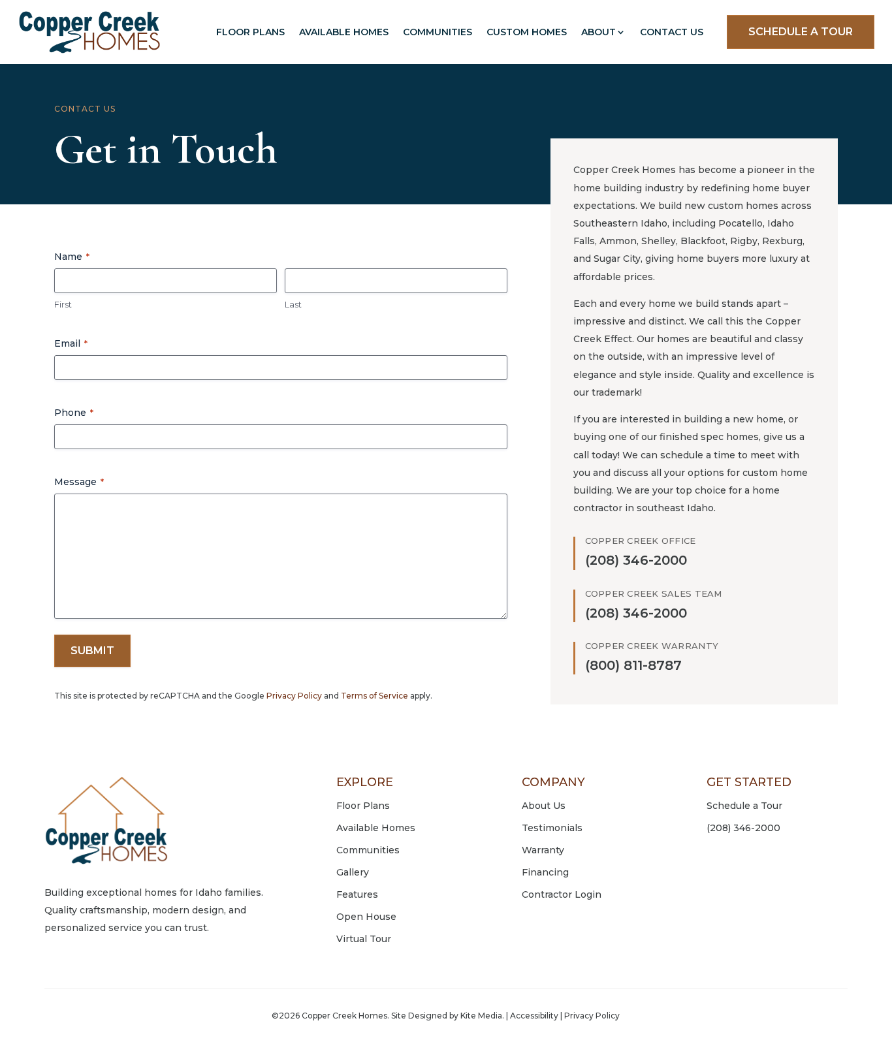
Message (79, 482)
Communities (437, 32)
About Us (543, 806)
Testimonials (552, 828)
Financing (545, 872)
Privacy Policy (294, 696)
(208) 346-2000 (743, 828)
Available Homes (344, 32)
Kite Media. (482, 1015)
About (598, 32)
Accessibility (534, 1015)
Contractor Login (561, 894)
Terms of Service (374, 696)
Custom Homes (526, 32)
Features (357, 894)
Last (293, 304)
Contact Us (671, 32)
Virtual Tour (363, 939)
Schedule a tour (800, 31)
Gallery (352, 872)
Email (71, 343)
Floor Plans (250, 32)
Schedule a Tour (744, 806)
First (63, 304)
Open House (366, 917)
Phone (73, 412)
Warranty (543, 850)
